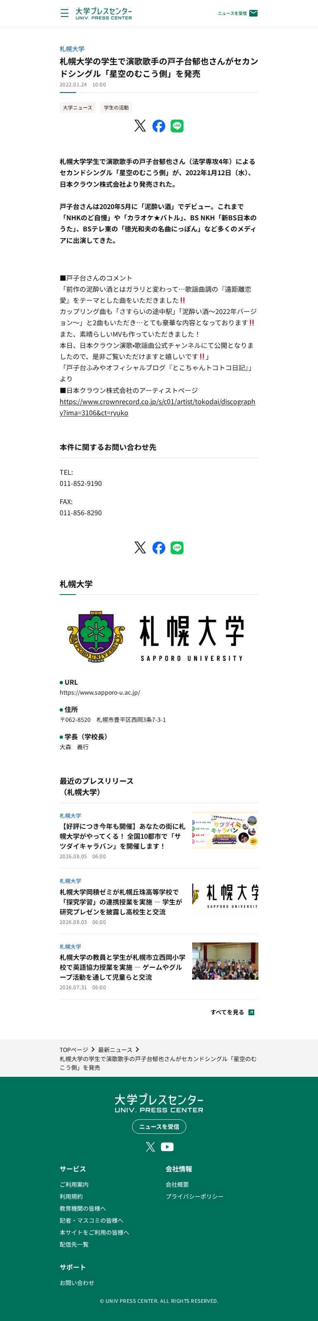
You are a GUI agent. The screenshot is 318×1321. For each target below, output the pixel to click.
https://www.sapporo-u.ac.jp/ (100, 692)
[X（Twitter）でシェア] (140, 126)
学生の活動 (116, 107)
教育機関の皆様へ (83, 1208)
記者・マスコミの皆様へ (91, 1220)
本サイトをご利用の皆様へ (94, 1232)
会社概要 (177, 1184)
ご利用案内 (74, 1184)
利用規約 (71, 1196)
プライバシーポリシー (195, 1196)
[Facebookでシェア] (159, 126)
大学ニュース (77, 107)
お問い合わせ (77, 1282)
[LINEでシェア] (177, 126)
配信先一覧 (74, 1244)
